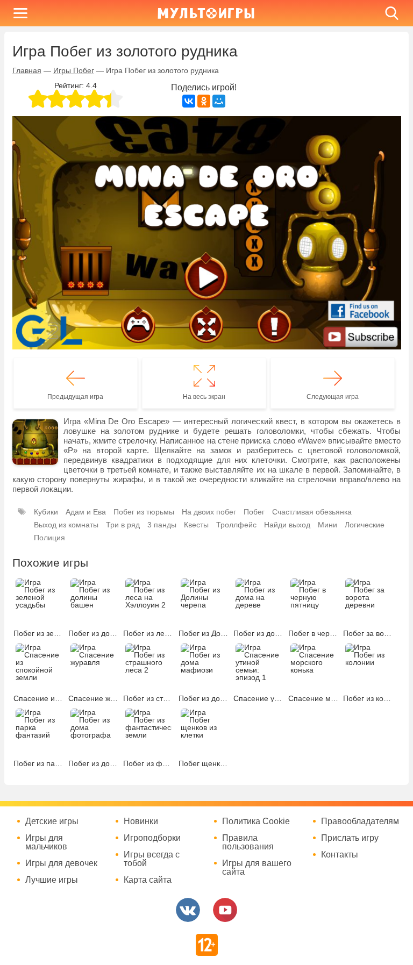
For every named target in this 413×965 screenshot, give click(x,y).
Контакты (339, 854)
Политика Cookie (256, 821)
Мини (327, 524)
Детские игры (52, 821)
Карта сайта (148, 880)
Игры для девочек (61, 863)
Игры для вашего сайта (256, 867)
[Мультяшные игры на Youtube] (225, 910)
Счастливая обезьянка (312, 512)
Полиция (49, 537)
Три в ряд (123, 524)
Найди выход (287, 524)
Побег (254, 512)
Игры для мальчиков (46, 842)
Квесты (196, 524)
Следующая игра (333, 397)
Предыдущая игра (75, 397)
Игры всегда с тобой (152, 859)
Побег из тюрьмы (143, 512)
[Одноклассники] (203, 101)
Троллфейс (236, 524)
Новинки (141, 821)
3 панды (161, 524)
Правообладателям (360, 821)
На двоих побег (209, 512)
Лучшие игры (51, 880)
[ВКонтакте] (188, 101)
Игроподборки (152, 838)
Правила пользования (248, 842)
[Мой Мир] (218, 101)
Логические (364, 524)
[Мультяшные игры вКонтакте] (188, 910)
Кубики (46, 512)
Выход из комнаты (66, 524)
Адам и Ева (86, 512)
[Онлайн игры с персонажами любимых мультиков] (206, 13)
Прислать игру (350, 838)
